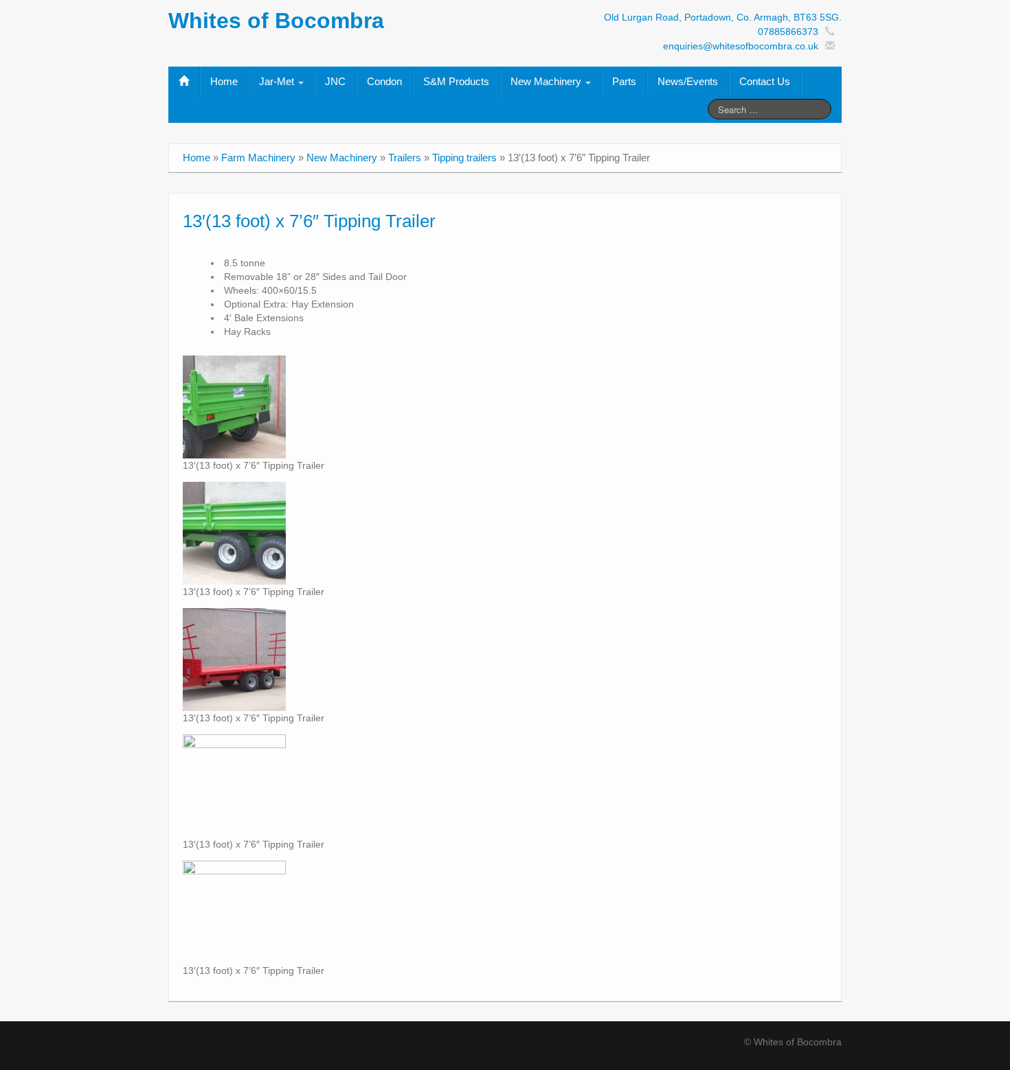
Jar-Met (278, 81)
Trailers (404, 157)
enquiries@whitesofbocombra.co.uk (740, 45)
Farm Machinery (258, 157)
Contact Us (764, 81)
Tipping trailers (464, 157)
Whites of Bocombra (276, 20)
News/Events (688, 81)
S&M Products (456, 81)
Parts (624, 81)
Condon (384, 81)
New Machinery (547, 81)
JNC (335, 81)
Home (224, 81)
